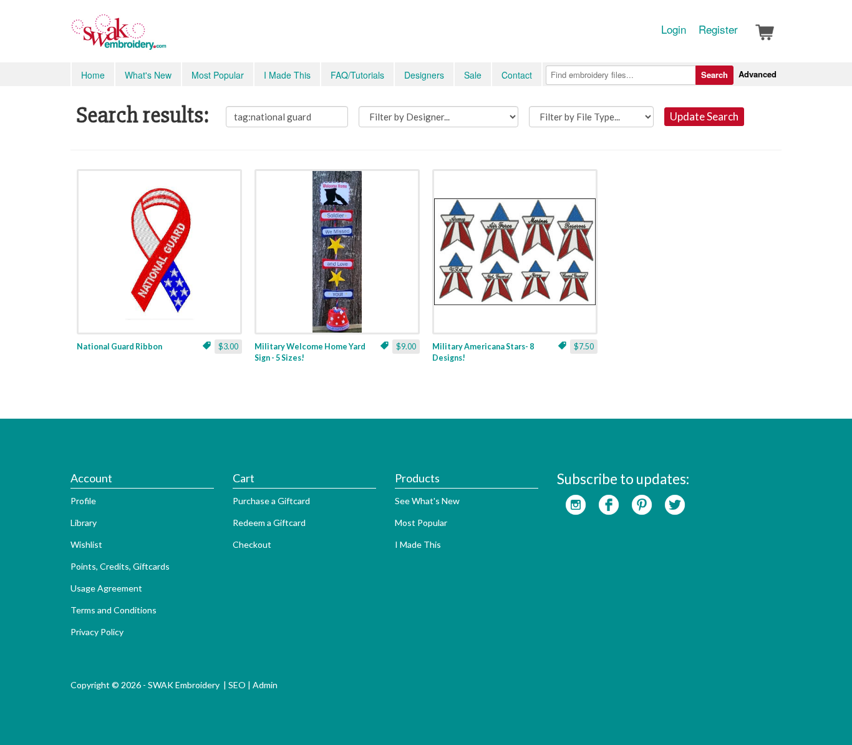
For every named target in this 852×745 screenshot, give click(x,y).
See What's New (427, 500)
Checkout (252, 544)
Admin (265, 684)
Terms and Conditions (113, 610)
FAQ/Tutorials (357, 75)
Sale (473, 75)
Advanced (757, 74)
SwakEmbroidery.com (164, 37)
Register (718, 29)
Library (83, 522)
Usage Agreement (106, 588)
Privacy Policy (96, 631)
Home (93, 75)
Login (673, 29)
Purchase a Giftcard (271, 500)
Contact (516, 75)
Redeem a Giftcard (269, 522)
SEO (237, 684)
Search (714, 74)
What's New (148, 75)
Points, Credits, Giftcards (120, 566)
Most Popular (217, 75)
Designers (424, 75)
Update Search (704, 116)
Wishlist (86, 544)
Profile (83, 500)
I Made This (287, 75)
